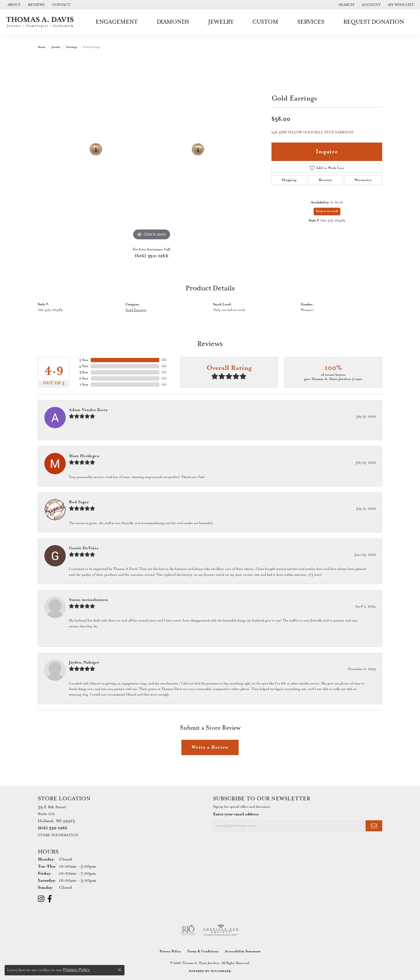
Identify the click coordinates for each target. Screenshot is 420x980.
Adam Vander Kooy (88, 410)
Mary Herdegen (84, 456)
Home (42, 47)
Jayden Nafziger (84, 662)
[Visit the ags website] (221, 930)
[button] (346, 4)
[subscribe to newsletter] (374, 826)
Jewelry (221, 22)
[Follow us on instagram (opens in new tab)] (41, 899)
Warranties (363, 180)
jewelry (55, 47)
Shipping (289, 180)
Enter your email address (236, 814)
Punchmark (221, 971)
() (164, 360)
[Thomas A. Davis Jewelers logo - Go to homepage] (41, 22)
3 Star (83, 372)
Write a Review (210, 747)
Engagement (117, 22)
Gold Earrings (135, 310)
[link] (13, 4)
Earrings (71, 47)
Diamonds (173, 22)
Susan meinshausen (88, 600)
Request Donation (373, 22)
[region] (151, 149)
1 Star (84, 384)
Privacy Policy (170, 951)
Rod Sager (79, 502)
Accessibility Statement (243, 951)
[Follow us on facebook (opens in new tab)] (49, 899)
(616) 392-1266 (152, 255)
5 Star (83, 360)
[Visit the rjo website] (188, 930)
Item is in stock (327, 211)
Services (310, 22)
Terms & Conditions (203, 951)
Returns (325, 180)
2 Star (83, 378)
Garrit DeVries (83, 548)
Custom (265, 22)
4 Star (83, 366)
